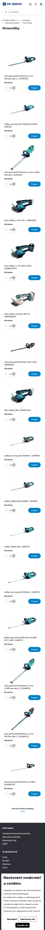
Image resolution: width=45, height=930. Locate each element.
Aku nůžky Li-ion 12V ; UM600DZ (20, 220)
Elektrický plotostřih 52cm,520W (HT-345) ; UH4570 (20, 639)
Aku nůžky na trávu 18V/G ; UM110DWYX (17, 315)
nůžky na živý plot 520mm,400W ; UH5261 (21, 125)
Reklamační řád (9, 840)
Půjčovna (6, 864)
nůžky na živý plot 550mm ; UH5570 (22, 592)
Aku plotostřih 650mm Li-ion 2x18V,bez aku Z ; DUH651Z (18, 687)
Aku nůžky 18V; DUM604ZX (17, 410)
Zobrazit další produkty (23, 808)
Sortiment (26, 20)
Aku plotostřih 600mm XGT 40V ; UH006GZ (21, 363)
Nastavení (12, 919)
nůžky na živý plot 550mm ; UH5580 (22, 455)
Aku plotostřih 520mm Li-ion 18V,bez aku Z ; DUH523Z (18, 77)
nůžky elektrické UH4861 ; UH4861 (20, 501)
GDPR (4, 843)
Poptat (34, 87)
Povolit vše (22, 925)
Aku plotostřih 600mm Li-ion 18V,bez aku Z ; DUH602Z (19, 735)
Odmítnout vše (27, 919)
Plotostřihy (27, 23)
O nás (4, 857)
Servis (5, 867)
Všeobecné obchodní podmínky (16, 833)
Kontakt (5, 860)
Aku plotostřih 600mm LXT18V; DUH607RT (20, 783)
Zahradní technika (12, 23)
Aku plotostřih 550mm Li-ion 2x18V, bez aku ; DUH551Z (22, 173)
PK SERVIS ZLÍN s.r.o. (10, 20)
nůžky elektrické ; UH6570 (17, 546)
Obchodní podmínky (11, 836)
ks (11, 88)
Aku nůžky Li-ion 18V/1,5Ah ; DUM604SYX (18, 267)
